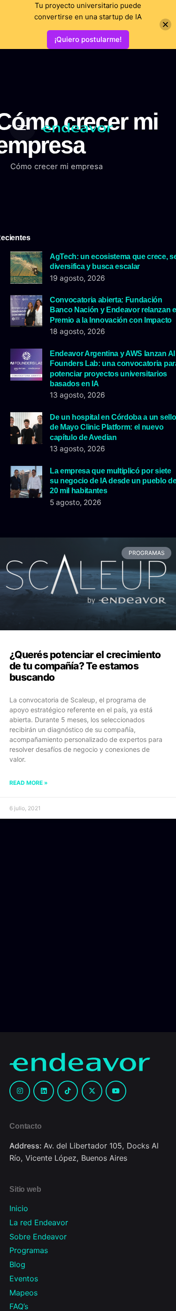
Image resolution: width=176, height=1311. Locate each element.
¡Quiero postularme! (88, 39)
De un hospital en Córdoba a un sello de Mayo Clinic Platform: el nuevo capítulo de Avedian (113, 427)
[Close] (165, 25)
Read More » (28, 782)
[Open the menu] (22, 127)
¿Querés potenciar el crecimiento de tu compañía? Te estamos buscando (85, 666)
